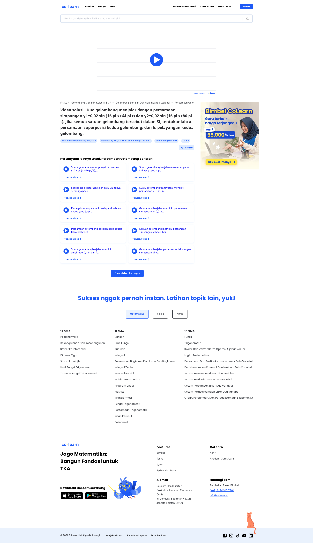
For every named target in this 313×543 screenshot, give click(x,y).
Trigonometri (192, 343)
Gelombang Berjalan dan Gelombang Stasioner (143, 102)
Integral (120, 355)
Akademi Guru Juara (222, 458)
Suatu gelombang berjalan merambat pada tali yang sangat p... (164, 169)
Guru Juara (207, 6)
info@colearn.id (219, 495)
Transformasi (123, 398)
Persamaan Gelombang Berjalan (193, 102)
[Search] (246, 19)
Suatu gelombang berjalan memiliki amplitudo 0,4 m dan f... (91, 251)
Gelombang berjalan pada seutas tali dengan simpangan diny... (165, 251)
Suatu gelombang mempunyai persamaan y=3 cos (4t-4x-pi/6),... (95, 169)
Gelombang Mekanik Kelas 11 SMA (91, 102)
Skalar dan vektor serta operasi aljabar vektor (214, 349)
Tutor (113, 6)
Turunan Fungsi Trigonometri (78, 373)
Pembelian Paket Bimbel (224, 485)
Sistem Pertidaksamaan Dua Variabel (208, 379)
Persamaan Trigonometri (131, 410)
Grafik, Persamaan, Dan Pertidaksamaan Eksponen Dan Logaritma (226, 398)
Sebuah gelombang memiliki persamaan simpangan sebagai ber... (162, 230)
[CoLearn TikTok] (238, 535)
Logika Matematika (196, 355)
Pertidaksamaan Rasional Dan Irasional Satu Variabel (218, 367)
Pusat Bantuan (158, 535)
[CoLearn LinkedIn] (251, 535)
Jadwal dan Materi (184, 6)
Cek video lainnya (127, 273)
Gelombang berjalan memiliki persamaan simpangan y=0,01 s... (163, 210)
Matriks (119, 392)
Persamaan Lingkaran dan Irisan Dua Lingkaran (145, 361)
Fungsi (188, 337)
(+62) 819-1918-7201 (222, 490)
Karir (213, 453)
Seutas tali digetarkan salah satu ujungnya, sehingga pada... (96, 189)
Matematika (137, 314)
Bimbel (89, 6)
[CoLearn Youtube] (244, 535)
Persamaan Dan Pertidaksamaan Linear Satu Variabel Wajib (222, 361)
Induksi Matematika (127, 379)
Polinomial (121, 422)
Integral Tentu (124, 367)
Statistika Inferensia (73, 349)
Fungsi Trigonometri (127, 404)
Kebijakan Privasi (114, 535)
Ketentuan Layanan (137, 535)
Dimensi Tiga (68, 355)
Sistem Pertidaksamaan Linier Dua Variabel (211, 392)
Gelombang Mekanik (166, 140)
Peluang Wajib (69, 337)
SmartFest (224, 6)
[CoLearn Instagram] (231, 535)
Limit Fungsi (122, 343)
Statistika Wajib (70, 361)
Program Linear (124, 386)
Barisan (119, 337)
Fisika (63, 102)
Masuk (246, 6)
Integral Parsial (124, 373)
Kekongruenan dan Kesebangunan (82, 343)
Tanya (102, 6)
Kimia (180, 314)
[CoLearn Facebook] (225, 535)
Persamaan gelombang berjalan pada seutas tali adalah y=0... (96, 230)
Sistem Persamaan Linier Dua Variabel (208, 386)
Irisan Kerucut (123, 416)
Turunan (120, 349)
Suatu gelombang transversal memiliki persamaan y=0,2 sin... (161, 189)
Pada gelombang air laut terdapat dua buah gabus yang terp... (96, 210)
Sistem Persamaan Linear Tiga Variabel (209, 373)
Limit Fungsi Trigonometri (76, 367)
